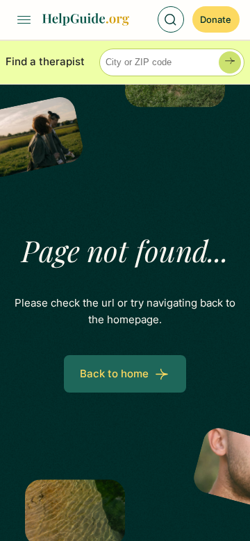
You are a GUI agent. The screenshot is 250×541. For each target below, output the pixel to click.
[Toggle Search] (171, 19)
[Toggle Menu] (23, 19)
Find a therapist (45, 61)
